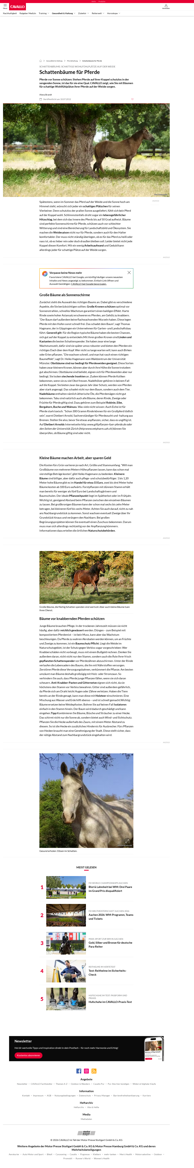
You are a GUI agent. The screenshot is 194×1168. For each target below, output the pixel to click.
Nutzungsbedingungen (65, 1095)
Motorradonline (143, 1154)
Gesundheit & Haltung (62, 13)
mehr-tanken (110, 1154)
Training (43, 13)
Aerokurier (14, 1154)
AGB (49, 1095)
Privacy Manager (102, 1095)
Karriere (147, 1095)
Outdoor (158, 1154)
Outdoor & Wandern (80, 1084)
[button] (86, 150)
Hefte (94, 1)
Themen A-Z (61, 1084)
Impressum (38, 1095)
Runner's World (83, 1158)
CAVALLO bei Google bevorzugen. (89, 283)
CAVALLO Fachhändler (41, 1084)
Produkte (102, 1)
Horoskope (112, 13)
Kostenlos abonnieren (28, 1055)
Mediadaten (86, 1119)
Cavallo (73, 1154)
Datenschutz (85, 1095)
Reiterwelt (97, 13)
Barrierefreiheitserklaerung (126, 1095)
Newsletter (22, 1084)
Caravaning (61, 1154)
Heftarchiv (79, 1107)
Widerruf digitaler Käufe (144, 1084)
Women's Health (101, 1158)
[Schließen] (129, 272)
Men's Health (126, 1154)
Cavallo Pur (98, 1084)
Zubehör (82, 13)
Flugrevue (85, 1154)
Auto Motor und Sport (33, 1154)
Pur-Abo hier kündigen (118, 1084)
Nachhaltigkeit (10, 13)
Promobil (67, 1158)
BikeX (49, 1154)
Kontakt (26, 1095)
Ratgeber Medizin (28, 13)
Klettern (97, 1154)
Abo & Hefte (93, 1107)
